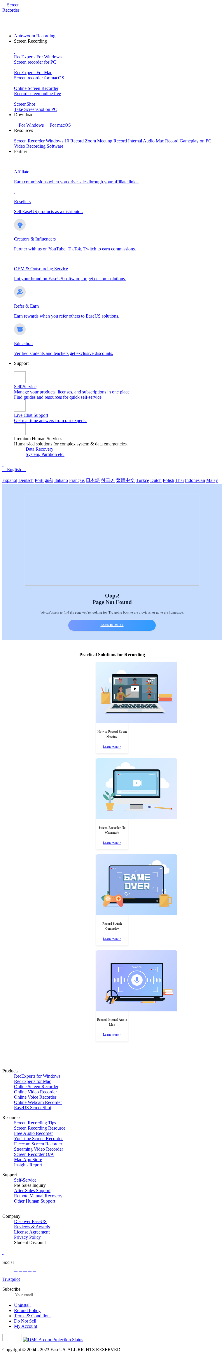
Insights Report (28, 1164)
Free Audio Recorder (33, 1133)
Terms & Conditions (32, 1315)
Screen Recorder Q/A (34, 1154)
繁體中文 (125, 480)
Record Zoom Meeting (91, 140)
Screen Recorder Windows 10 (42, 140)
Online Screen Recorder (36, 1086)
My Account (25, 1326)
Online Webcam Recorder (38, 1102)
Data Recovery (39, 449)
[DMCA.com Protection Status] (53, 1339)
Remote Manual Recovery (38, 1195)
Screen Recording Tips (35, 1122)
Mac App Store (28, 1159)
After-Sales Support (32, 1190)
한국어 (108, 480)
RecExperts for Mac (32, 1081)
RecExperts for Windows (37, 1076)
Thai (179, 480)
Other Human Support (34, 1201)
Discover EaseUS (30, 1221)
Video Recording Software (38, 146)
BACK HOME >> (112, 625)
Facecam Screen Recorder (38, 1143)
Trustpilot (11, 1279)
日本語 (93, 480)
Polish (168, 480)
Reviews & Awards (32, 1226)
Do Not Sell (25, 1320)
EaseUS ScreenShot (32, 1107)
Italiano (61, 480)
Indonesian (195, 480)
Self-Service (25, 1179)
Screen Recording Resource (39, 1128)
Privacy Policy (27, 1237)
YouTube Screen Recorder (38, 1138)
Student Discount (30, 1242)
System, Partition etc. (45, 454)
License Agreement (32, 1231)
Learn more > (112, 746)
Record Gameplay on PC (188, 140)
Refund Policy (27, 1310)
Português (44, 480)
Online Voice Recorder (35, 1097)
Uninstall (22, 1305)
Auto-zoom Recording (34, 35)
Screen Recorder (11, 7)
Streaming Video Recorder (38, 1149)
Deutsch (26, 480)
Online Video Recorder (35, 1091)
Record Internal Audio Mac (139, 140)
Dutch (156, 480)
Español (9, 480)
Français (77, 480)
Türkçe (142, 480)
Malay (212, 480)
